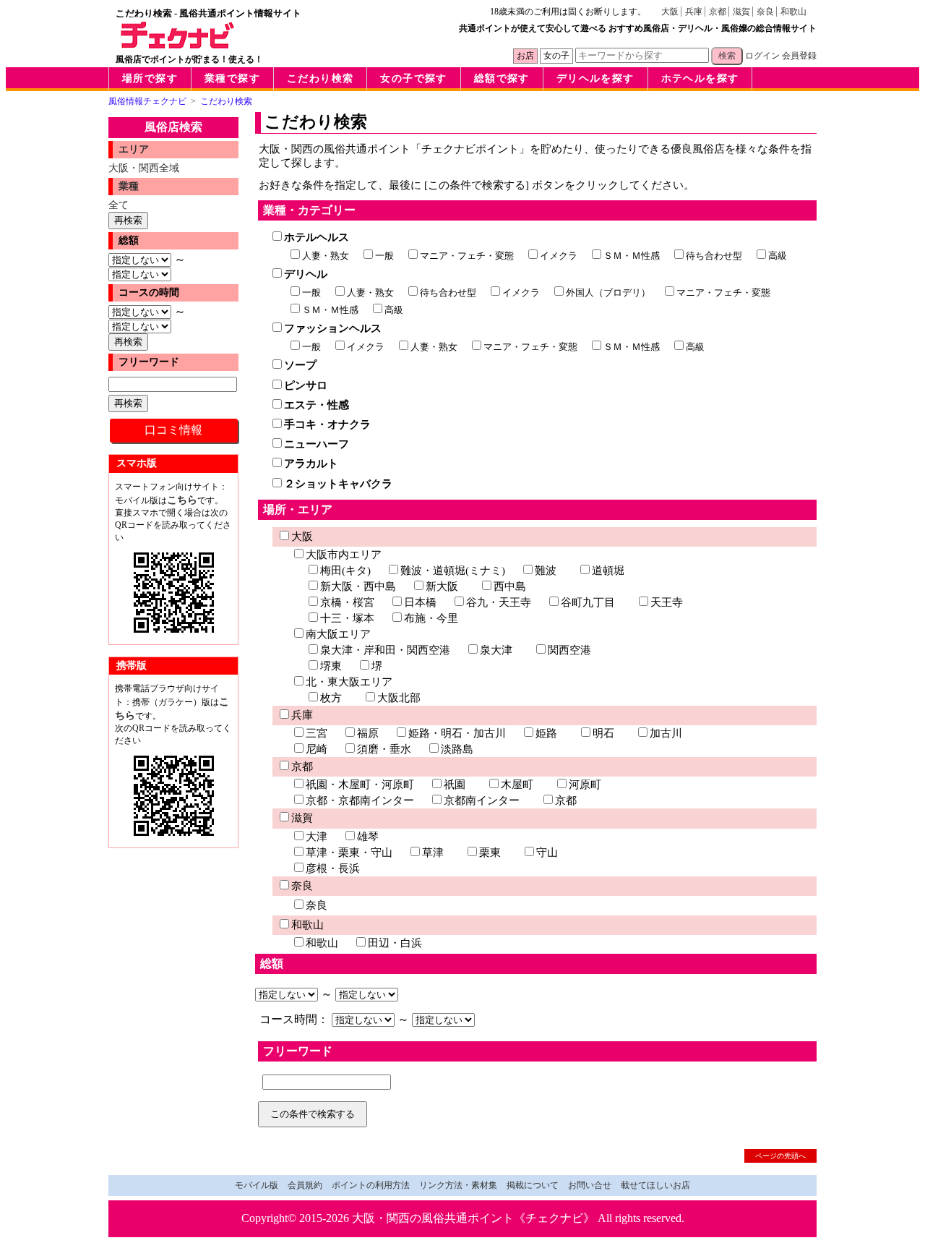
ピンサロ (305, 385)
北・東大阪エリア (349, 682)
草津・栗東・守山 (349, 852)
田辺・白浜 (395, 943)
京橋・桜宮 (347, 602)
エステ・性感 (316, 405)
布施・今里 (431, 618)
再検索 (128, 220)
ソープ (300, 365)
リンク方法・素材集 (458, 1185)
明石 (603, 733)
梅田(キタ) (345, 570)
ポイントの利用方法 (371, 1185)
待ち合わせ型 (714, 255)
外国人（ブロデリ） (608, 292)
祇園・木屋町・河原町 (360, 784)
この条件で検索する (312, 1114)
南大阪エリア (338, 634)
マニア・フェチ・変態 (467, 255)
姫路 (546, 733)
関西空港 (569, 650)
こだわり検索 (320, 78)
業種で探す (232, 78)
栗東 (490, 852)
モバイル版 (256, 1185)
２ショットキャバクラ (338, 484)
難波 (545, 570)
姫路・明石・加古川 (457, 733)
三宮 (316, 733)
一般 (384, 255)
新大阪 (442, 586)
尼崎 (316, 749)
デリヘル (305, 274)
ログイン (762, 56)
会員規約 (305, 1185)
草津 (433, 852)
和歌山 (793, 12)
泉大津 (496, 650)
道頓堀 (608, 570)
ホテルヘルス (316, 237)
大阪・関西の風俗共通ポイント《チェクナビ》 (473, 1218)
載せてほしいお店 (655, 1185)
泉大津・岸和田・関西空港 (385, 650)
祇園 (454, 784)
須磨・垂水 (384, 749)
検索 (727, 56)
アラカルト (311, 463)
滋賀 (741, 12)
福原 (368, 733)
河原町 (585, 784)
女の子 (556, 56)
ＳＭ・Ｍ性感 (631, 255)
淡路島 (457, 749)
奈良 (765, 12)
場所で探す (150, 78)
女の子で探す (413, 78)
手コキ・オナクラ (327, 424)
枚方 (331, 698)
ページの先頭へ (780, 1156)
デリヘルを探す (595, 78)
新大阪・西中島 (358, 586)
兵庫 (693, 12)
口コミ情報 (173, 430)
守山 (547, 852)
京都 (717, 12)
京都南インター (482, 800)
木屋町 (517, 784)
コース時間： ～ (335, 1019)
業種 (129, 186)
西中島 (510, 586)
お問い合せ (589, 1185)
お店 (525, 56)
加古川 (666, 733)
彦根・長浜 (333, 868)
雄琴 (368, 836)
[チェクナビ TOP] (178, 44)
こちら (182, 499)
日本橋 (420, 602)
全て (118, 204)
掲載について (533, 1185)
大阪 (670, 12)
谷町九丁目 (588, 602)
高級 (777, 255)
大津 (316, 836)
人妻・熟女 (325, 255)
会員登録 (799, 56)
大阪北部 (399, 698)
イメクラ (558, 255)
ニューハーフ (316, 444)
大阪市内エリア (344, 554)
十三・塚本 (347, 618)
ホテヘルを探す (700, 78)
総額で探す (502, 78)
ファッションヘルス (333, 328)
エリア (134, 149)
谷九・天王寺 (498, 602)
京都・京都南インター (360, 800)
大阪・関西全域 (143, 168)
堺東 (331, 666)
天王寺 (666, 602)
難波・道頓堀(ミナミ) (452, 570)
